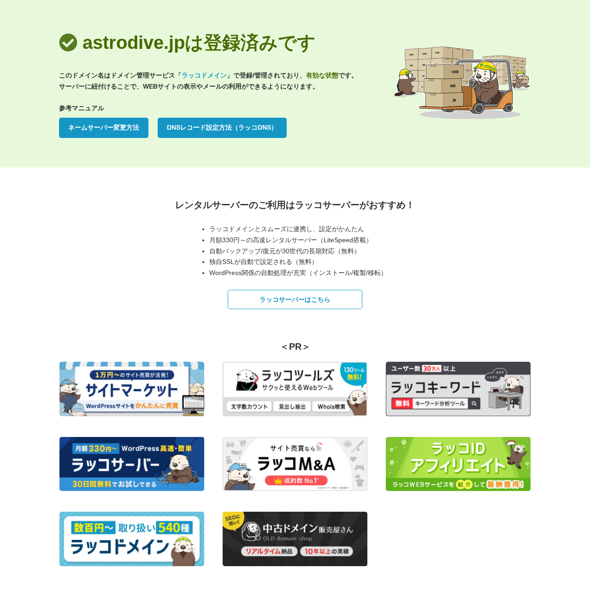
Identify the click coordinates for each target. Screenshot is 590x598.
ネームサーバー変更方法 (103, 127)
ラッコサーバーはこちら (295, 299)
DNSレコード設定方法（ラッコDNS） (222, 127)
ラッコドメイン (204, 75)
